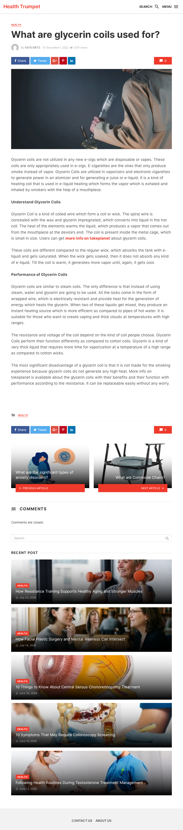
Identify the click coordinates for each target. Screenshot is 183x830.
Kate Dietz (32, 47)
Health (16, 24)
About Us (103, 820)
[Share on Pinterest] (63, 61)
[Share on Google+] (54, 61)
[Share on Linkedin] (71, 61)
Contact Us (82, 820)
